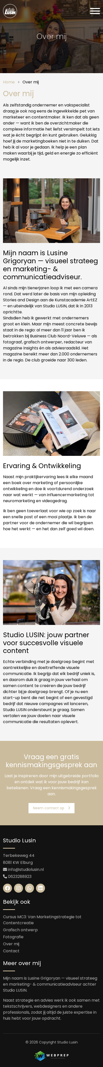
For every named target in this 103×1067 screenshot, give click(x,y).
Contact (11, 951)
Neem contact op (48, 808)
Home (9, 82)
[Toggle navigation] (95, 11)
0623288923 (20, 876)
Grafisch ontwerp (20, 930)
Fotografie (13, 937)
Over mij (11, 944)
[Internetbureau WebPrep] (51, 1055)
